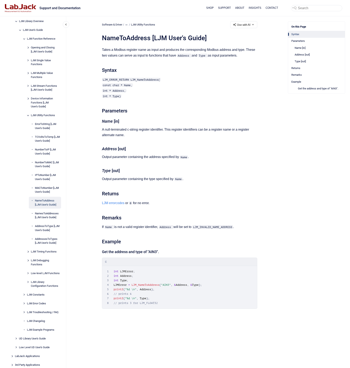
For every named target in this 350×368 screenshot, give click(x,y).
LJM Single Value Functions (41, 62)
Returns (295, 68)
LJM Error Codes (36, 303)
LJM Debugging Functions (40, 262)
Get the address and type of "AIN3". (318, 88)
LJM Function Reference (41, 38)
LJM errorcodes (113, 203)
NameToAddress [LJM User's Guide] (45, 202)
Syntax (295, 34)
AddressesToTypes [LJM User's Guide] (46, 241)
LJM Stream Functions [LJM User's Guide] (44, 87)
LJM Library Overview (31, 21)
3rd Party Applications (27, 365)
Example (296, 81)
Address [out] (302, 54)
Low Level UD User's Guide (34, 347)
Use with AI (243, 24)
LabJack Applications (27, 356)
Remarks (296, 74)
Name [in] (300, 47)
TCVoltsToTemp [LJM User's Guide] (47, 138)
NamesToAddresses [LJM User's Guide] (47, 215)
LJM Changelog (36, 321)
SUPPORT (224, 7)
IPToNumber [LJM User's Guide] (45, 177)
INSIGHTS (255, 7)
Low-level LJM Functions (45, 273)
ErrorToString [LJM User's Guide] (45, 126)
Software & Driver (112, 24)
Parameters (298, 40)
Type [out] (300, 61)
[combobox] (316, 8)
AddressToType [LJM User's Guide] (47, 228)
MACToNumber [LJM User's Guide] (47, 189)
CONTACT (272, 7)
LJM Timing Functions (44, 251)
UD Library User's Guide (32, 338)
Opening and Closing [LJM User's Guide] (43, 49)
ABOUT (239, 7)
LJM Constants (36, 294)
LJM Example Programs (40, 329)
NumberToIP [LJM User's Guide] (45, 151)
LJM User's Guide (33, 30)
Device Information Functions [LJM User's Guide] (42, 102)
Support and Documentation (60, 8)
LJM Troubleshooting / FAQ (42, 312)
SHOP (210, 7)
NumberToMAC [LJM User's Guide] (47, 164)
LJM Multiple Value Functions (42, 75)
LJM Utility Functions (43, 115)
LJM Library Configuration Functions (44, 284)
